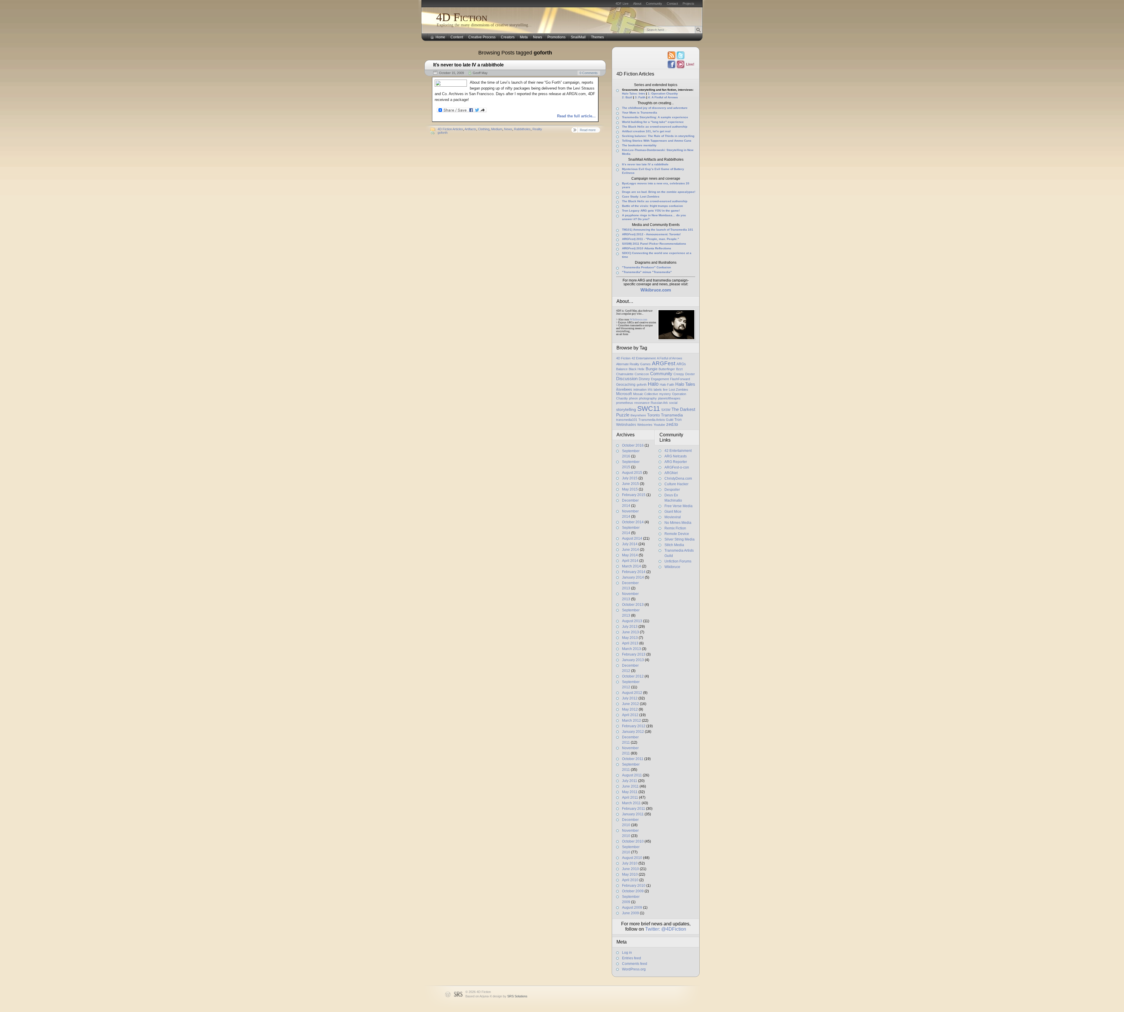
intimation (640, 389)
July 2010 (630, 863)
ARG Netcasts (675, 456)
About (637, 3)
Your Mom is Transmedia (639, 112)
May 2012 (630, 709)
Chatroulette (624, 374)
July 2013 (630, 627)
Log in (627, 953)
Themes (597, 37)
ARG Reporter (675, 462)
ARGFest (663, 363)
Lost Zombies (678, 389)
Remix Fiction (675, 528)
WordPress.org (634, 969)
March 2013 (631, 649)
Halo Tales (685, 384)
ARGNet (671, 473)
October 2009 (633, 891)
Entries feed (631, 958)
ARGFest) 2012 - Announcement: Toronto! (651, 234)
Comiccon (642, 374)
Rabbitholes (522, 129)
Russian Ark (659, 402)
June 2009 (630, 913)
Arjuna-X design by (503, 996)
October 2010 (633, 841)
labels (658, 389)
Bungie (651, 369)
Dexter (690, 374)
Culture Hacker (676, 484)
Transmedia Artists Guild (655, 419)
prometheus (624, 402)
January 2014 (633, 577)
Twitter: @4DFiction (665, 929)
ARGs (681, 364)
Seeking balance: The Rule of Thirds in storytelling (658, 136)
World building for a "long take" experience (653, 122)
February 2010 (633, 886)
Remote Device (676, 534)
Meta (524, 37)
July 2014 (630, 544)
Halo (653, 384)
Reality (537, 129)
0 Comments (589, 73)
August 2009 (632, 907)
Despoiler (672, 490)
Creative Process (482, 37)
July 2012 (630, 698)
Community (654, 3)
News (537, 37)
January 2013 (633, 660)
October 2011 (632, 759)
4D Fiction (461, 17)
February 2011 (633, 809)
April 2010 (630, 880)
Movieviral (672, 517)
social (673, 402)
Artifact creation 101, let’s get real (646, 131)
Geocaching (625, 384)
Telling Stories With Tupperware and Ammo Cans (656, 140)
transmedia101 (626, 419)
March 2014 (631, 566)
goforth (443, 132)
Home (440, 37)
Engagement (660, 379)
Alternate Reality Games (633, 364)
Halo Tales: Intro (633, 93)
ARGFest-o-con (676, 467)
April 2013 (630, 643)
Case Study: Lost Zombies (640, 196)
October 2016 (633, 445)
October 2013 (633, 605)
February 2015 (633, 495)
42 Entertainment (644, 358)
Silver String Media (679, 539)
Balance (622, 369)
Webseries (644, 424)
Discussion (627, 378)
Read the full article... (576, 116)
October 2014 (633, 522)
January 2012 (633, 732)
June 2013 (630, 632)
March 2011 (631, 803)
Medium (496, 129)
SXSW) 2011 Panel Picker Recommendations (654, 243)
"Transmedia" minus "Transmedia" (647, 272)
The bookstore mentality (639, 145)
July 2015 (630, 478)
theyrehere (638, 415)
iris (650, 389)
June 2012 (630, 704)
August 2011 (632, 775)
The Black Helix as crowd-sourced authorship (654, 126)
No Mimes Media (677, 523)
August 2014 (632, 538)
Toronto (653, 415)
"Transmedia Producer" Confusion (646, 267)
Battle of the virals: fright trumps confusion (652, 205)
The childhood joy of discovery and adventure (655, 107)
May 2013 (630, 638)
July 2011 (629, 781)
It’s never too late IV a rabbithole (645, 164)
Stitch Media (674, 545)
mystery (665, 394)
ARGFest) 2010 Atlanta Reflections (646, 248)
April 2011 (630, 797)
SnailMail (578, 37)
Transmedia (672, 415)
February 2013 (633, 654)
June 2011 (630, 786)
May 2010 (630, 874)
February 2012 (633, 726)
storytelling (626, 409)
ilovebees (624, 389)
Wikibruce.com (638, 319)
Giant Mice (672, 512)
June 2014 (630, 550)
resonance (642, 402)
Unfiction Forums (677, 561)
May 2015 (630, 489)
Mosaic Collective (645, 394)
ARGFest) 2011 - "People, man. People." (650, 239)
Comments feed (634, 964)
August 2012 (632, 693)
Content (456, 37)
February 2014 (633, 572)
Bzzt (679, 369)
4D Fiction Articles (450, 129)
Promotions (556, 37)
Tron (678, 420)
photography (648, 398)
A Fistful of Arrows (669, 358)
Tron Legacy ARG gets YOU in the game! (651, 210)
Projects (688, 3)
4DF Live (622, 3)
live (665, 389)
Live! (690, 64)
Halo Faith (667, 384)
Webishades (626, 425)
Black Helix (637, 369)
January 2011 (633, 814)
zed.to (672, 424)
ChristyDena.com (678, 478)
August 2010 (632, 858)
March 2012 (631, 720)
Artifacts (470, 129)
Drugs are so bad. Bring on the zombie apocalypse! (658, 191)
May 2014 (630, 555)
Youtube (659, 424)
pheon (633, 398)
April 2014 (630, 561)
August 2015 (632, 473)
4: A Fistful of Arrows (663, 97)
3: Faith (640, 97)
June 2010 (630, 869)
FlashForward (680, 379)
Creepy (679, 374)
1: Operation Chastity (663, 93)
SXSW (665, 409)
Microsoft (624, 394)
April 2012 (630, 715)
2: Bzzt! (627, 97)
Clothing (483, 129)
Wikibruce (672, 567)
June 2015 (630, 484)
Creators (508, 37)
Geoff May (480, 73)
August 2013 (632, 621)
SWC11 (648, 408)
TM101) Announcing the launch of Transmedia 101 (657, 229)
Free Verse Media (678, 506)
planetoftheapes (669, 398)
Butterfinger (667, 369)
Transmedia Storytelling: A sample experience (655, 117)
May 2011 (630, 792)
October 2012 (633, 676)
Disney (644, 379)
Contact (672, 3)
